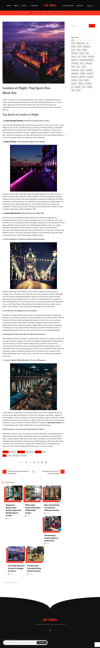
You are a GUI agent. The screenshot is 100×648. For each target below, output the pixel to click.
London (9, 455)
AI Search (74, 46)
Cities (87, 53)
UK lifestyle (77, 87)
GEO (3, 639)
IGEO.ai (83, 66)
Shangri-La (74, 83)
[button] (26, 462)
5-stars (73, 43)
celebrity (84, 49)
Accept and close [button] (41, 642)
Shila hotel (81, 83)
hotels (78, 66)
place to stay (90, 76)
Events (48, 543)
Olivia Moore (12, 451)
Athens (78, 49)
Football (84, 56)
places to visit (82, 76)
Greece (81, 63)
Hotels (28, 516)
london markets (75, 73)
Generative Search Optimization (86, 60)
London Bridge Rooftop (13, 120)
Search (92, 25)
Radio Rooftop (10, 141)
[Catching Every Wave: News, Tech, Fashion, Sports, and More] (50, 5)
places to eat (74, 76)
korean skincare (75, 70)
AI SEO (79, 46)
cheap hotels (74, 53)
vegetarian (90, 87)
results (80, 80)
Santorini (86, 80)
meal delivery (90, 73)
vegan (83, 87)
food (79, 56)
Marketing (83, 73)
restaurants (74, 80)
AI (87, 43)
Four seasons (91, 56)
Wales (73, 90)
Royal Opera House (54, 422)
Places (44, 451)
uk (72, 87)
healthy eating (89, 63)
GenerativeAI (74, 60)
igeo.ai (14, 639)
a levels (73, 49)
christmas (81, 53)
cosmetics (74, 56)
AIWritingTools (87, 46)
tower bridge (23, 455)
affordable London (80, 43)
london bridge (16, 455)
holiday (73, 66)
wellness (78, 90)
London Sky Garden (12, 213)
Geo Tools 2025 (75, 63)
